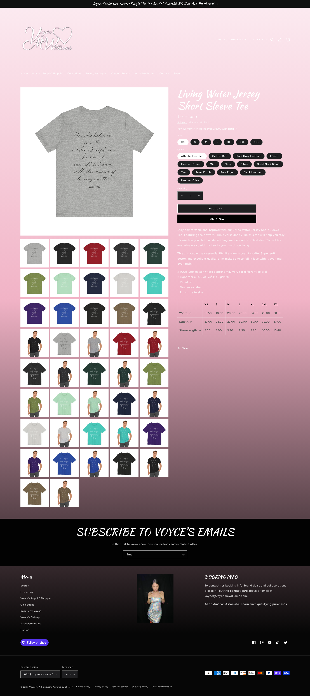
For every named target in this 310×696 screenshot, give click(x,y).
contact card (239, 590)
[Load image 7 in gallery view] (64, 283)
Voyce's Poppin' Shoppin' (35, 598)
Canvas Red (219, 156)
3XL (256, 142)
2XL (242, 142)
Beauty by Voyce (30, 611)
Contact (25, 630)
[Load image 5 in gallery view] (154, 253)
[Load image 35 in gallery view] (154, 433)
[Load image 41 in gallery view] (34, 493)
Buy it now (217, 218)
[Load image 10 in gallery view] (154, 283)
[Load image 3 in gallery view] (94, 253)
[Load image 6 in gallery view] (34, 283)
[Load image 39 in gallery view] (124, 463)
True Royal (227, 172)
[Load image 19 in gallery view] (124, 343)
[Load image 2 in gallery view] (64, 253)
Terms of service (120, 687)
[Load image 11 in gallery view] (34, 313)
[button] (272, 40)
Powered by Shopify (63, 687)
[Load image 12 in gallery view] (64, 313)
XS (183, 142)
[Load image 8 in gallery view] (94, 283)
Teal (183, 172)
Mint (213, 164)
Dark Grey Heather (248, 156)
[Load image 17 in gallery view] (64, 343)
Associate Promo (30, 623)
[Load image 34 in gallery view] (124, 433)
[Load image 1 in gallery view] (34, 253)
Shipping (182, 122)
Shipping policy (140, 687)
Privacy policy (101, 687)
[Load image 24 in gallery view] (124, 373)
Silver (244, 164)
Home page (27, 592)
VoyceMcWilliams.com (40, 687)
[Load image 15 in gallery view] (154, 313)
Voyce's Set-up (29, 617)
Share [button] (185, 348)
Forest (274, 156)
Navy (228, 164)
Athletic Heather (192, 156)
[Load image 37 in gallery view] (64, 463)
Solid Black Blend (268, 164)
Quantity (182, 188)
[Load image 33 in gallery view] (94, 433)
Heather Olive (190, 180)
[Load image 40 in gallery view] (154, 463)
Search (24, 585)
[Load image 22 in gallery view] (64, 373)
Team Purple (204, 172)
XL (229, 142)
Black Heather (253, 172)
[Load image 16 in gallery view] (34, 343)
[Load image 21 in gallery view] (34, 373)
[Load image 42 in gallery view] (64, 493)
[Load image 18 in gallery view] (94, 343)
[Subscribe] (183, 554)
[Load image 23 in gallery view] (94, 373)
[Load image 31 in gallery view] (34, 433)
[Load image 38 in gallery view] (94, 463)
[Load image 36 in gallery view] (34, 463)
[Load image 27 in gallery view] (64, 403)
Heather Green (191, 164)
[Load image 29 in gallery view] (124, 403)
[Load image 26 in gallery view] (34, 403)
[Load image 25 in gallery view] (154, 373)
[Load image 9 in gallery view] (124, 283)
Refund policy (83, 687)
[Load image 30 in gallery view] (154, 403)
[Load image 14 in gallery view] (124, 313)
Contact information (162, 687)
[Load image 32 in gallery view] (64, 433)
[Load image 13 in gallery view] (94, 313)
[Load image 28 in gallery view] (94, 403)
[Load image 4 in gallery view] (124, 253)
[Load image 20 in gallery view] (154, 343)
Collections (27, 604)
